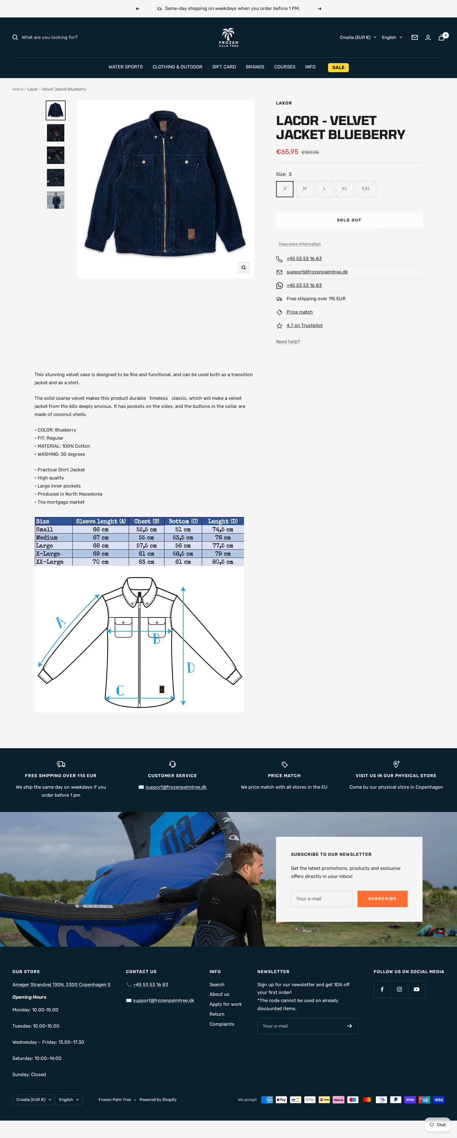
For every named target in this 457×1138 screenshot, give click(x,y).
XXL (366, 188)
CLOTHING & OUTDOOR (177, 67)
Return (217, 1014)
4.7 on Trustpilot (305, 325)
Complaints (222, 1024)
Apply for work (226, 1004)
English (389, 37)
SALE (338, 67)
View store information (300, 244)
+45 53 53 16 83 (304, 258)
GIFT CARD (224, 67)
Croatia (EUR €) (355, 37)
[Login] (428, 37)
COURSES (284, 67)
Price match (300, 312)
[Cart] (441, 37)
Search (217, 984)
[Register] (349, 1026)
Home (17, 89)
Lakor (284, 103)
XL (344, 188)
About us (219, 994)
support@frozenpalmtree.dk (317, 272)
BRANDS (255, 67)
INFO (310, 67)
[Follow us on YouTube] (416, 989)
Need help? (288, 341)
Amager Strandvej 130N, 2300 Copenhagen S (61, 984)
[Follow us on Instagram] (399, 989)
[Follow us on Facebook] (382, 989)
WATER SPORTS (125, 67)
